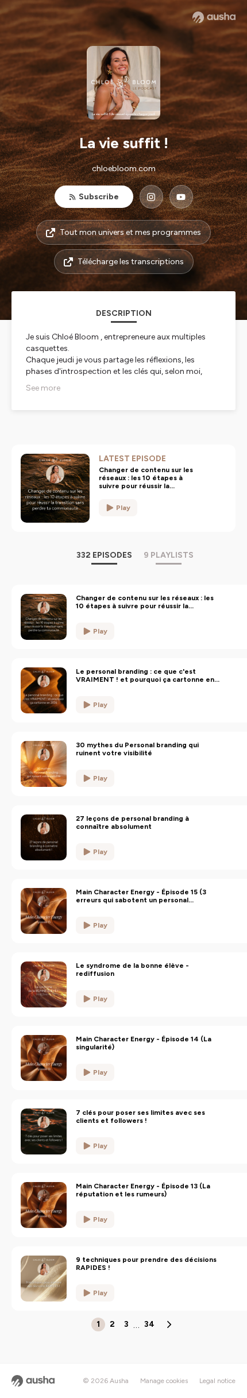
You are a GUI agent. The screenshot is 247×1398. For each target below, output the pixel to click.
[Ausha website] (214, 17)
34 (149, 1324)
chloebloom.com (124, 168)
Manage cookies (164, 1381)
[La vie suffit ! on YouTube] (181, 196)
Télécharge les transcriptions (131, 262)
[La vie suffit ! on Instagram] (151, 196)
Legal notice (217, 1381)
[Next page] (169, 1324)
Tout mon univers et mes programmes (130, 232)
